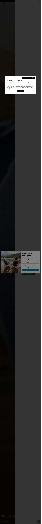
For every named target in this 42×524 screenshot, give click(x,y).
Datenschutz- (32, 83)
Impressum (8, 88)
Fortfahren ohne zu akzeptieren (28, 77)
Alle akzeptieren (20, 91)
